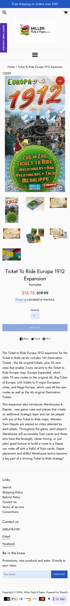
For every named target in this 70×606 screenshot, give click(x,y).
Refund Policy (11, 497)
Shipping (20, 299)
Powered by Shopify (57, 592)
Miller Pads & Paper (34, 592)
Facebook (8, 544)
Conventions (10, 512)
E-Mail (6, 536)
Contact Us (9, 502)
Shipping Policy (12, 492)
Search (6, 487)
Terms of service (13, 507)
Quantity (35, 310)
